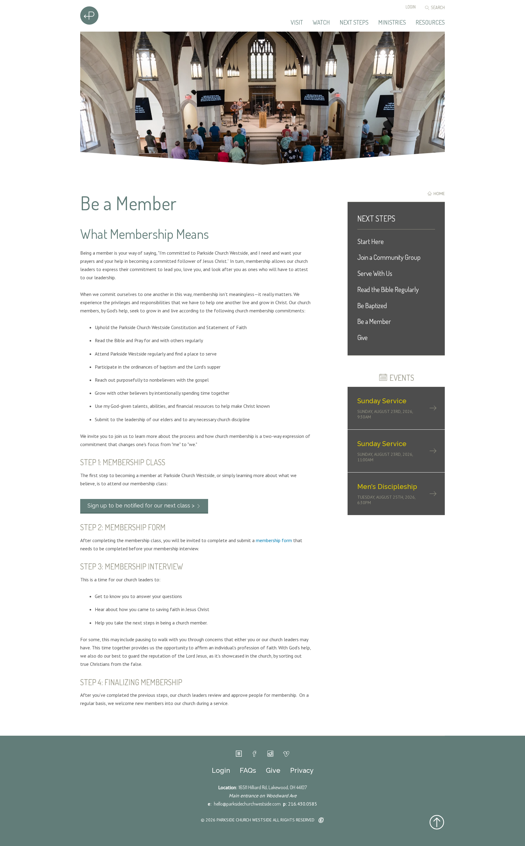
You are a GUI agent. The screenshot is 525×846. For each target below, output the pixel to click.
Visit (297, 22)
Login (411, 6)
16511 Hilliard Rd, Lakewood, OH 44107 (272, 787)
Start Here (370, 241)
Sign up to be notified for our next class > (141, 505)
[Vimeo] (286, 754)
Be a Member (374, 321)
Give (362, 337)
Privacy (302, 770)
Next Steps (354, 22)
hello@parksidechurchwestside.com (247, 804)
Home (438, 193)
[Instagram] (270, 754)
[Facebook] (255, 754)
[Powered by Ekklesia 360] (321, 820)
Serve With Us (374, 273)
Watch (321, 22)
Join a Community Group (388, 257)
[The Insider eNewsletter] (239, 754)
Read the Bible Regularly (388, 289)
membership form (274, 540)
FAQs (248, 770)
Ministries (392, 22)
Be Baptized (372, 305)
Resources (430, 22)
